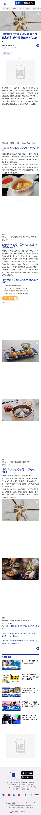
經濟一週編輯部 (8, 46)
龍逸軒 (16, 251)
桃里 (23, 154)
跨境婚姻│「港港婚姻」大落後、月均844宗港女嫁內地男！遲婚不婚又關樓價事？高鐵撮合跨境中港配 (30, 704)
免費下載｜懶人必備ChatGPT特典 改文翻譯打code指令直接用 (30, 677)
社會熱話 (5, 48)
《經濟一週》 (25, 789)
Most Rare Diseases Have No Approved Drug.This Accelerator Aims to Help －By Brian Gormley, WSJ (30, 718)
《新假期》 (13, 784)
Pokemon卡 (25, 8)
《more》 (25, 787)
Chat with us (11, 807)
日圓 (15, 8)
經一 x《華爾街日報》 (26, 3)
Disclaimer (20, 807)
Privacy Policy (29, 807)
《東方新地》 (17, 787)
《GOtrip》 (22, 784)
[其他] (37, 45)
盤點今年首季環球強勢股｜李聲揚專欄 (30, 662)
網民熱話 (6, 53)
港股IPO (6, 8)
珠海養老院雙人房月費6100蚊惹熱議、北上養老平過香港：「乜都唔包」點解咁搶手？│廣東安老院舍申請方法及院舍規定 (30, 690)
